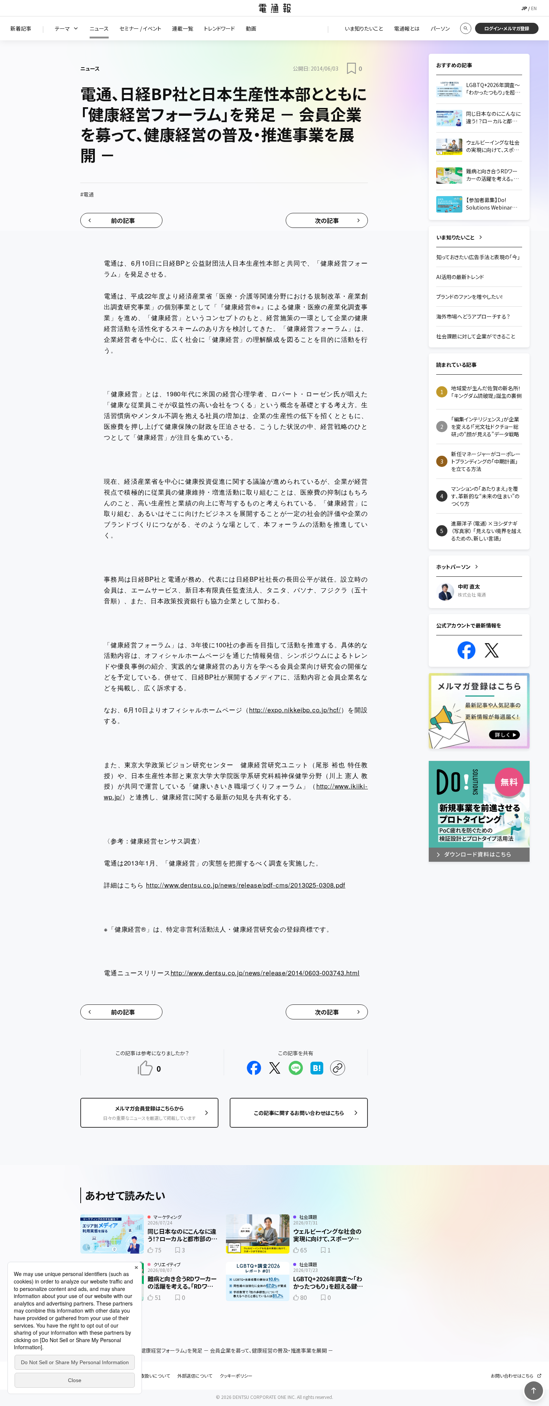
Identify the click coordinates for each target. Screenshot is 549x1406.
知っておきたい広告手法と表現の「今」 (478, 257)
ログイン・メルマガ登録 (506, 28)
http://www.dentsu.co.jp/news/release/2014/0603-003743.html (265, 972)
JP (524, 8)
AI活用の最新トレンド (460, 277)
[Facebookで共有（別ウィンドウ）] (253, 1067)
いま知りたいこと (455, 237)
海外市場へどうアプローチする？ (473, 316)
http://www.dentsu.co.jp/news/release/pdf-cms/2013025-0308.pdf (245, 884)
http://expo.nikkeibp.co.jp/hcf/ (295, 709)
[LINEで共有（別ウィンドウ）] (295, 1067)
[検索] (465, 28)
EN (534, 8)
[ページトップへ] (533, 1390)
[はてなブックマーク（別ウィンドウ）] (316, 1067)
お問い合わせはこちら (512, 1376)
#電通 (87, 194)
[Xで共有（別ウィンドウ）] (274, 1067)
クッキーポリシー (236, 1376)
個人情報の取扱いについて (144, 1376)
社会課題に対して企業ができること (475, 336)
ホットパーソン (453, 566)
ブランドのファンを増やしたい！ (469, 296)
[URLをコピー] (337, 1067)
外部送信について (194, 1376)
